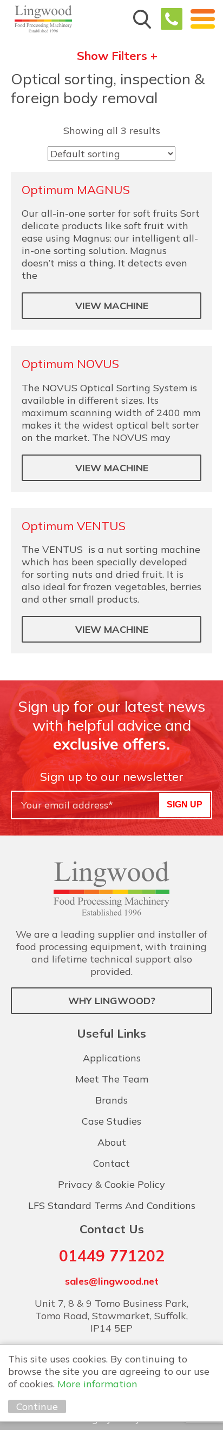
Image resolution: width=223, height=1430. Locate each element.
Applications (112, 1058)
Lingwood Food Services (43, 18)
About (111, 1142)
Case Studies (111, 1121)
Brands (111, 1100)
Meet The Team (111, 1079)
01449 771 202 (171, 19)
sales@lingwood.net (112, 1281)
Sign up (184, 804)
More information (97, 1384)
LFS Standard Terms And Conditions (111, 1205)
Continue (37, 1406)
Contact (111, 1163)
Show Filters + (117, 56)
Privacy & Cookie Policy (111, 1184)
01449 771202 (112, 1255)
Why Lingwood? (111, 1000)
